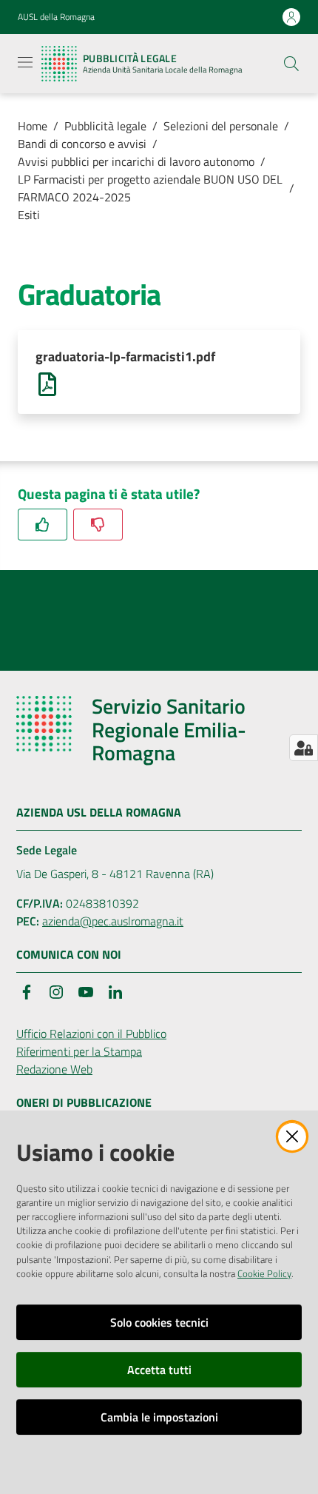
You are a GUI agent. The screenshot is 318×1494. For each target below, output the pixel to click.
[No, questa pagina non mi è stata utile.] (98, 524)
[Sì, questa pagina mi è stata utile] (42, 524)
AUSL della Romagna (56, 17)
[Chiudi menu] (265, 29)
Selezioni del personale (220, 126)
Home (32, 126)
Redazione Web (54, 1069)
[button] (291, 64)
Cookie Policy (264, 1273)
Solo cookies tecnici (159, 1322)
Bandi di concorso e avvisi (82, 144)
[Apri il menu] (25, 62)
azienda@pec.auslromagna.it (112, 921)
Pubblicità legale (105, 126)
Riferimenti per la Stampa (79, 1051)
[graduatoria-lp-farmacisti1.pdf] (47, 383)
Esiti (29, 215)
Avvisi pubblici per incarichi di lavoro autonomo (136, 161)
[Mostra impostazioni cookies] (303, 747)
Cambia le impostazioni (159, 1417)
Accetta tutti (159, 1370)
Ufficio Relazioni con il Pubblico (91, 1033)
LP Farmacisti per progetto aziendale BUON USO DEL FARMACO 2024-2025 (150, 188)
